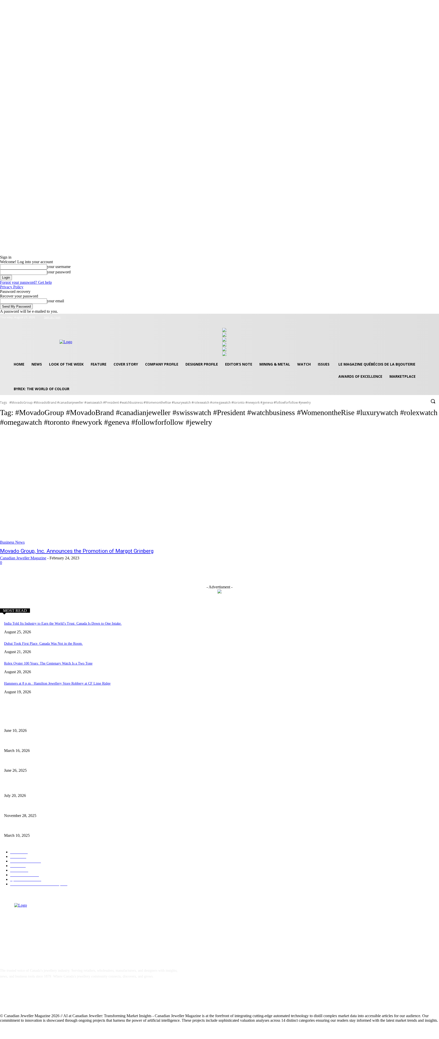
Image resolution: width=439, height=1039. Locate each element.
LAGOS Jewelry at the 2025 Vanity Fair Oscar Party (42, 827)
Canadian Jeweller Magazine (23, 558)
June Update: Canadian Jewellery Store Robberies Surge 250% (49, 762)
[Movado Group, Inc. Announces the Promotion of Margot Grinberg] (113, 488)
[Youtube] (436, 317)
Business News (12, 542)
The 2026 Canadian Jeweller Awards (30, 722)
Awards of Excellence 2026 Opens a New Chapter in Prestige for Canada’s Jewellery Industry (71, 742)
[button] (433, 401)
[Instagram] (422, 317)
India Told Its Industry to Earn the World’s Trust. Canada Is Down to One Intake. (63, 623)
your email (55, 301)
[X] (429, 317)
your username (59, 266)
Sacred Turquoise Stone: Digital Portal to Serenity (40, 807)
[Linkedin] (31, 999)
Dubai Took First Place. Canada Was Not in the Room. (43, 644)
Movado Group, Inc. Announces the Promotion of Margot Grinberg (76, 551)
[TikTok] (44, 999)
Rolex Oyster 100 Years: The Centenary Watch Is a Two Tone (48, 663)
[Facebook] (415, 317)
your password (59, 272)
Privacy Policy (11, 287)
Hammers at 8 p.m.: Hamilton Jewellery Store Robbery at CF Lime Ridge (57, 683)
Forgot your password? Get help (26, 282)
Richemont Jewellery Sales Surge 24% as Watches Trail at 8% (48, 787)
